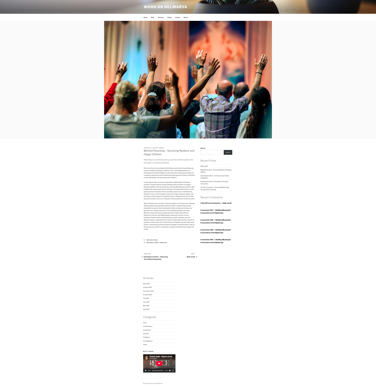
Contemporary (147, 326)
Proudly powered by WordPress (153, 383)
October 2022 (147, 294)
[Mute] (170, 371)
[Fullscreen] (173, 371)
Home (145, 17)
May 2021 (146, 305)
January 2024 (147, 287)
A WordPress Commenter (210, 203)
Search (202, 148)
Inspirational (152, 240)
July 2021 (146, 298)
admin (161, 148)
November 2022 (148, 291)
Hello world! (204, 166)
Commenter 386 (206, 220)
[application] (159, 363)
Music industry (161, 242)
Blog (152, 17)
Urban (145, 344)
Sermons (161, 17)
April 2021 (146, 309)
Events (177, 17)
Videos (169, 17)
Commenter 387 (206, 210)
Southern (146, 333)
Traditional (146, 337)
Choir (144, 322)
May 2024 (146, 283)
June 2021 (146, 302)
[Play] (146, 371)
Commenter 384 (206, 240)
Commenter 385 (206, 230)
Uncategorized (147, 341)
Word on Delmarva (165, 7)
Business (150, 242)
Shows (186, 17)
